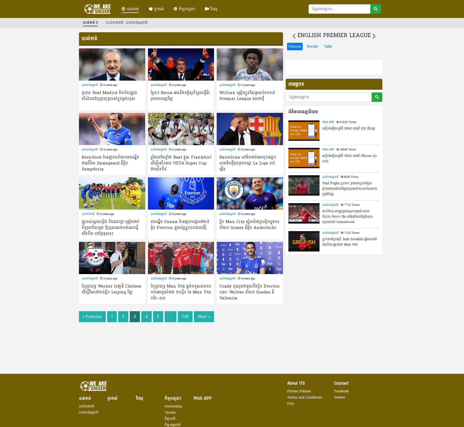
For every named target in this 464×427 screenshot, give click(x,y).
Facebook (341, 391)
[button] (294, 36)
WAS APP (328, 122)
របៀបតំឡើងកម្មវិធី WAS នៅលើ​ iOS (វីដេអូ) (348, 128)
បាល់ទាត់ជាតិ (114, 22)
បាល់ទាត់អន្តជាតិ (136, 22)
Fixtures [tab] (294, 46)
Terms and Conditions (304, 397)
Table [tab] (328, 46)
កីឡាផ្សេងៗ (186, 9)
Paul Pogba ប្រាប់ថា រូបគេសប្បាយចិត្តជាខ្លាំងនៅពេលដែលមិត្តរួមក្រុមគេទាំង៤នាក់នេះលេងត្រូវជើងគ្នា (349, 188)
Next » (204, 316)
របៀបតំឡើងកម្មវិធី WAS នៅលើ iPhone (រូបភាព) (349, 158)
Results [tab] (312, 46)
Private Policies (299, 391)
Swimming (173, 406)
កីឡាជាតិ (170, 419)
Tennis (170, 412)
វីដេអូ (213, 9)
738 (185, 316)
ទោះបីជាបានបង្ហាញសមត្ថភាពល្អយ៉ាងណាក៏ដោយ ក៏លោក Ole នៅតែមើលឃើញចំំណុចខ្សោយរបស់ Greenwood (347, 216)
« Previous (92, 316)
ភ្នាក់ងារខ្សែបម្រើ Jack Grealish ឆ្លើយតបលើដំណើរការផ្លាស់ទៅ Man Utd (349, 241)
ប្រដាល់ (158, 9)
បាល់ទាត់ (132, 9)
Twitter (339, 397)
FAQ (290, 404)
